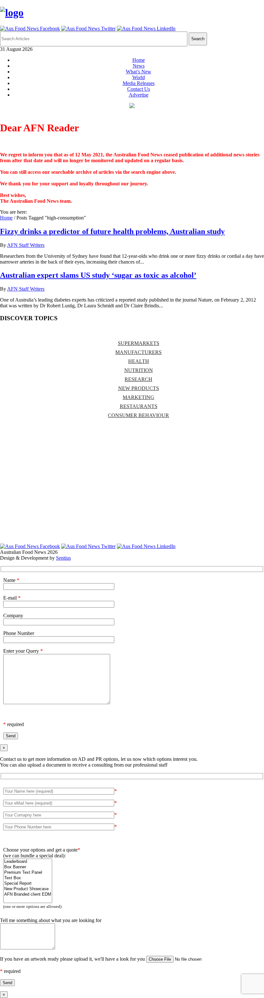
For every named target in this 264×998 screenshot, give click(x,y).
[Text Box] (28, 878)
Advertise (138, 95)
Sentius (63, 558)
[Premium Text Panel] (28, 872)
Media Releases (139, 83)
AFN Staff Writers (25, 245)
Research (138, 379)
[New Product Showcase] (28, 889)
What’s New (138, 71)
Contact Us (138, 89)
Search (197, 38)
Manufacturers (138, 352)
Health (138, 361)
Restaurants (138, 406)
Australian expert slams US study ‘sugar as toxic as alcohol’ (98, 275)
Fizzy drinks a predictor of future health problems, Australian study (112, 231)
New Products (138, 388)
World (138, 77)
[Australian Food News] (12, 12)
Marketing (138, 397)
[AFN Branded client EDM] (28, 894)
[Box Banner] (28, 867)
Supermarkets (138, 343)
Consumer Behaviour (138, 415)
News (139, 66)
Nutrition (138, 370)
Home (138, 60)
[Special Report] (28, 883)
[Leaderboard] (28, 861)
